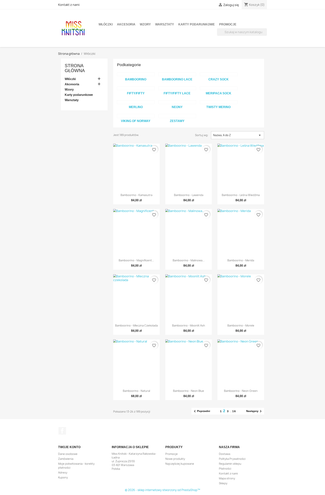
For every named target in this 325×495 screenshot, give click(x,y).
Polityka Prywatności (232, 459)
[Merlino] (136, 102)
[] (265, 34)
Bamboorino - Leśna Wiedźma (241, 195)
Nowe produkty (175, 459)
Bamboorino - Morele (240, 325)
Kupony (63, 477)
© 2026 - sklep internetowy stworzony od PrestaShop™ (162, 490)
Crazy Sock (218, 79)
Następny (254, 411)
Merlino (136, 107)
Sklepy (223, 483)
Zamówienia (65, 459)
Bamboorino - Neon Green (241, 391)
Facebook (62, 431)
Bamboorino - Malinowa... (189, 260)
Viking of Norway (135, 121)
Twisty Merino (218, 107)
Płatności (225, 468)
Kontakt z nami (69, 5)
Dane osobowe (67, 454)
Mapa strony (227, 478)
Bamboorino (135, 79)
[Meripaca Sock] (218, 88)
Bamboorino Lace (177, 79)
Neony (177, 107)
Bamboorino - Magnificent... (136, 260)
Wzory (145, 24)
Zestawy (177, 121)
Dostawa (224, 454)
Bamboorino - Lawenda (188, 195)
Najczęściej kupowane (179, 463)
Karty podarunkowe (196, 24)
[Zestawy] (177, 116)
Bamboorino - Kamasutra (136, 195)
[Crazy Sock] (218, 74)
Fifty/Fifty (136, 93)
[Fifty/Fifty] (136, 88)
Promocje (171, 454)
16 (234, 411)
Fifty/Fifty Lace (177, 93)
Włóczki (106, 24)
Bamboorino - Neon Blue (188, 391)
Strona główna (75, 68)
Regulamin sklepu (230, 463)
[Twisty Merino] (218, 102)
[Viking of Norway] (136, 116)
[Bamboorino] (136, 74)
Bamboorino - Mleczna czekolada (136, 325)
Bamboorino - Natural (136, 391)
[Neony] (177, 102)
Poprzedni (201, 411)
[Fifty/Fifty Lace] (177, 88)
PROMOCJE (227, 24)
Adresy (62, 472)
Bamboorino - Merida (240, 260)
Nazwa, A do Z (237, 135)
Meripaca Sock (218, 93)
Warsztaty (164, 24)
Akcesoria (126, 24)
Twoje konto (69, 447)
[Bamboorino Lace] (177, 74)
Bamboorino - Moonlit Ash (188, 325)
